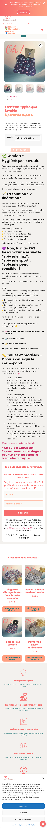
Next (11, 99)
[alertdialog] (23, 8)
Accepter (23, 806)
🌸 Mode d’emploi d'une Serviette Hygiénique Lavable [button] (24, 332)
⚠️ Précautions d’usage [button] (15, 343)
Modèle (10, 137)
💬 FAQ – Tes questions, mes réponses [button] (21, 348)
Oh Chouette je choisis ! (12, 609)
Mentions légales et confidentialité (23, 825)
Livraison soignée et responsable (23, 729)
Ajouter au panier (20, 150)
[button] (43, 778)
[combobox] (14, 23)
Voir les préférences (23, 819)
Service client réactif (23, 753)
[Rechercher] (30, 23)
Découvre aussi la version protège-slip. (19, 443)
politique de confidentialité (20, 528)
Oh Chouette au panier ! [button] (12, 658)
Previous (13, 96)
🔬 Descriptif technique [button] (15, 339)
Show (43, 824)
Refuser (23, 813)
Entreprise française (23, 680)
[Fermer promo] (44, 2)
